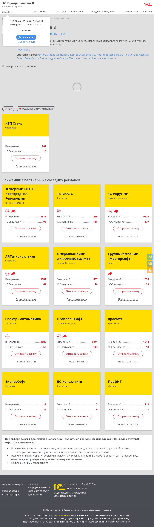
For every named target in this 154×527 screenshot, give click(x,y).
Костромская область (82, 54)
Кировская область (57, 54)
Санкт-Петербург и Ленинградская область (42, 58)
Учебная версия (10, 490)
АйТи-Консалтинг (20, 256)
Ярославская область (103, 58)
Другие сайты (35, 494)
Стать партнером (11, 494)
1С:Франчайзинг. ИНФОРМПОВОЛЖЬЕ (73, 256)
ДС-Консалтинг (70, 381)
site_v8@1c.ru (80, 488)
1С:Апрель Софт (70, 319)
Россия (41, 54)
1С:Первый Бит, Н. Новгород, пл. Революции (20, 193)
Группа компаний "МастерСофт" (123, 256)
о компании (63, 515)
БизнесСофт (15, 381)
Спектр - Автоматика (23, 319)
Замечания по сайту (38, 490)
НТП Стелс (13, 123)
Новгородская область (110, 54)
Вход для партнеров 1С (12, 486)
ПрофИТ (115, 381)
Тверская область (79, 58)
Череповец (23, 49)
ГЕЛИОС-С (65, 194)
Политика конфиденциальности (39, 486)
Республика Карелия (137, 54)
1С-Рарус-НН (118, 194)
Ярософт (115, 319)
